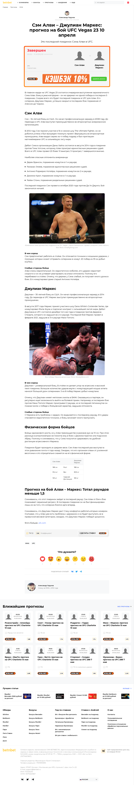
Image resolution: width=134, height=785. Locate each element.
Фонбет (6, 722)
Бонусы (36, 2)
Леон (5, 737)
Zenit (5, 741)
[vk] (22, 779)
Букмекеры (24, 2)
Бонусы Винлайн (35, 714)
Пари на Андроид (88, 722)
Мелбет (6, 726)
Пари (5, 729)
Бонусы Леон (34, 729)
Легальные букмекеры (64, 722)
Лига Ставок (7, 733)
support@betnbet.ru (33, 769)
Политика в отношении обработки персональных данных (118, 726)
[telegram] (33, 779)
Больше (126, 688)
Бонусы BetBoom (36, 718)
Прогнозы (49, 2)
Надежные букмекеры (64, 726)
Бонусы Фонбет (35, 722)
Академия (62, 2)
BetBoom (6, 718)
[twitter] (27, 779)
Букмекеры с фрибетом (64, 718)
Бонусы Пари (34, 726)
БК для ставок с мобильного (66, 735)
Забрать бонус (99, 79)
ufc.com (42, 523)
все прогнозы (123, 606)
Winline (6, 714)
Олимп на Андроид (89, 729)
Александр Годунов (67, 17)
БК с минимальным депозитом (62, 731)
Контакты (111, 714)
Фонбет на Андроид (89, 726)
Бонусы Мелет (34, 733)
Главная (5, 7)
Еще (73, 2)
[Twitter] (76, 571)
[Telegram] (81, 571)
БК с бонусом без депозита (66, 714)
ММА (21, 7)
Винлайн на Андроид (89, 714)
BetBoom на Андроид (90, 718)
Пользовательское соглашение (115, 719)
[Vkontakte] (72, 571)
